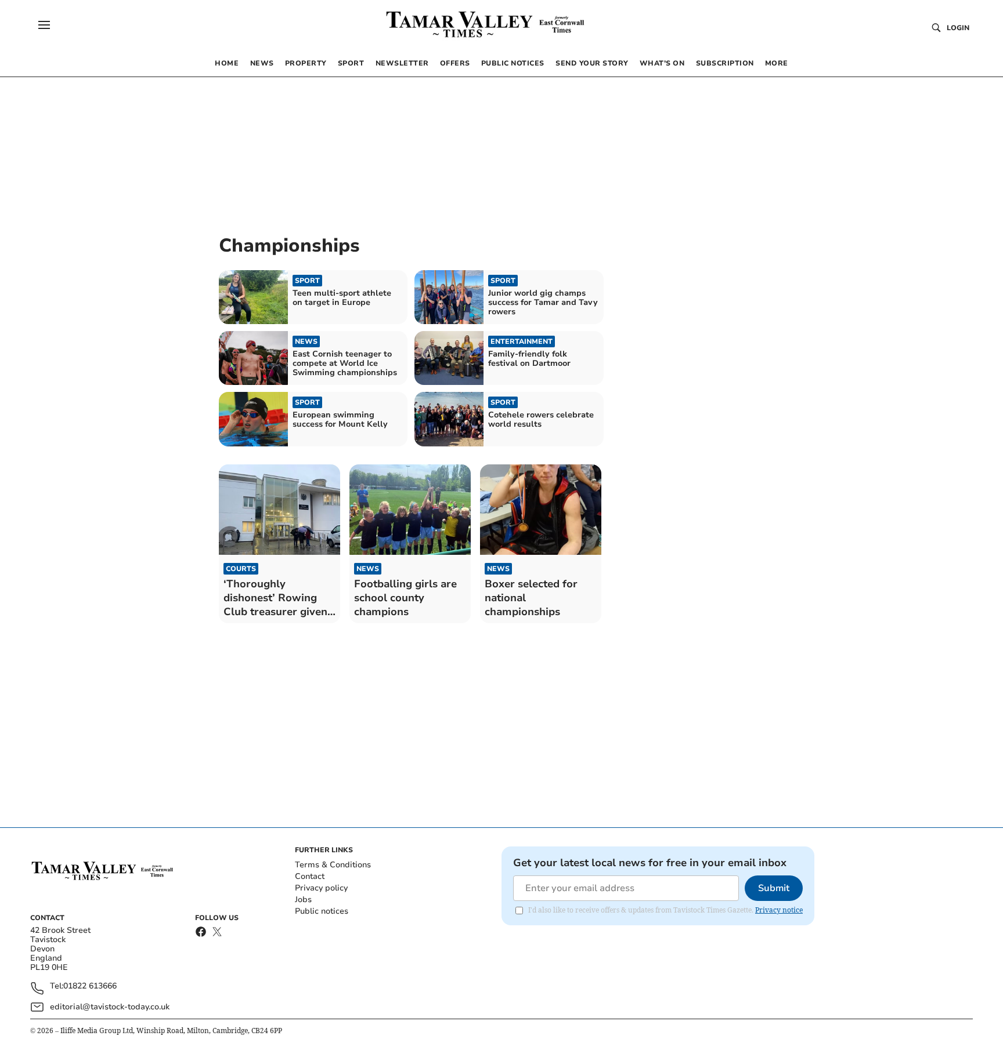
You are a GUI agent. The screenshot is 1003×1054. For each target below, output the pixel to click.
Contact (309, 876)
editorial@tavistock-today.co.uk (109, 1006)
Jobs (303, 899)
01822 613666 (90, 986)
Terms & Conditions (333, 864)
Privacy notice (779, 910)
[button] (44, 25)
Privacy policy (321, 887)
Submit (773, 888)
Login (958, 28)
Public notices (321, 911)
